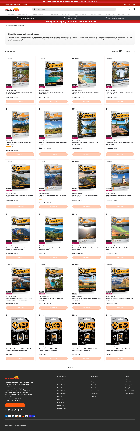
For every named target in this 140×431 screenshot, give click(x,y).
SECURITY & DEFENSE (80, 14)
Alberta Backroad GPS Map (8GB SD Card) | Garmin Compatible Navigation (84, 349)
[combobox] (74, 9)
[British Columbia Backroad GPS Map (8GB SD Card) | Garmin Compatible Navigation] (20, 330)
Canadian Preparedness (21, 425)
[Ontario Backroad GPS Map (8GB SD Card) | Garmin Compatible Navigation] (53, 330)
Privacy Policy (128, 388)
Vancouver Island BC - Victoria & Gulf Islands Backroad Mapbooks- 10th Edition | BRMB (19, 299)
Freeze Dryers (61, 388)
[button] (134, 9)
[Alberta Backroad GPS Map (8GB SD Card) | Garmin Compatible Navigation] (86, 330)
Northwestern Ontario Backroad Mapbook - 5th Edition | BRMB (119, 93)
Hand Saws (60, 396)
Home (6, 25)
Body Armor (60, 402)
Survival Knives (61, 393)
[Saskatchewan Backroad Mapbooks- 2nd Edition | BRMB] (120, 177)
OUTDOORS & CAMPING (37, 14)
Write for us (94, 393)
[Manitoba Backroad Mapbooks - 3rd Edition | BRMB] (120, 229)
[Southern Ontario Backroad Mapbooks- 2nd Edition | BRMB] (53, 74)
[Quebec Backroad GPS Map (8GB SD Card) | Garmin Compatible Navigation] (120, 330)
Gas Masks (60, 382)
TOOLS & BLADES (53, 14)
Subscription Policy (130, 391)
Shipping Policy (129, 385)
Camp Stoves (61, 391)
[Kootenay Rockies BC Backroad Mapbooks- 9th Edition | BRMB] (120, 280)
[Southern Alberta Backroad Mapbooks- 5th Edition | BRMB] (20, 124)
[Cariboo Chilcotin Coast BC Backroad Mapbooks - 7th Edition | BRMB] (86, 280)
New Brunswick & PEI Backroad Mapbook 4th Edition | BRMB (85, 196)
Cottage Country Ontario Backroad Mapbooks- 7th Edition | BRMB (19, 93)
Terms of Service (129, 393)
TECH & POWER (65, 14)
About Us (93, 385)
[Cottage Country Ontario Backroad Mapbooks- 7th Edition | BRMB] (20, 74)
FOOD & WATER (22, 14)
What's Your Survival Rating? (15, 405)
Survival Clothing (62, 408)
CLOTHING (121, 14)
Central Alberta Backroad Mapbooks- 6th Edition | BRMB (86, 93)
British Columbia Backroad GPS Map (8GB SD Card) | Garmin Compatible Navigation (18, 349)
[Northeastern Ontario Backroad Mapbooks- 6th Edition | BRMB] (120, 124)
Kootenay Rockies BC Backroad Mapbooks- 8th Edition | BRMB (85, 248)
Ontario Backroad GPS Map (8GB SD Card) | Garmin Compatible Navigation (51, 349)
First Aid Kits (60, 405)
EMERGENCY (11, 14)
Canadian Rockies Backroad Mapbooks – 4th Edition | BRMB (85, 143)
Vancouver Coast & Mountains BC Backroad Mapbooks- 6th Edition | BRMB (18, 248)
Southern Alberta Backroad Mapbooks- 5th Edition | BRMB (18, 143)
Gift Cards (127, 4)
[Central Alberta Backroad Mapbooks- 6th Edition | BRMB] (86, 74)
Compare (115, 51)
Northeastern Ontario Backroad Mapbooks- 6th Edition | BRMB (119, 143)
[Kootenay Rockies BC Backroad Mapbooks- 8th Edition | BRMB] (86, 229)
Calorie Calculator (96, 388)
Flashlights (60, 399)
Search (127, 379)
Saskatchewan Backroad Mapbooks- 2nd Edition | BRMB (120, 196)
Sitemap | (11, 425)
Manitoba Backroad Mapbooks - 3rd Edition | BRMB (118, 248)
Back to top (70, 367)
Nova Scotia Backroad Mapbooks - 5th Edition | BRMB (19, 196)
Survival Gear (61, 379)
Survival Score (95, 391)
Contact (93, 396)
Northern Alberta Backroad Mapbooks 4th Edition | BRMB (53, 143)
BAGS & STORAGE (109, 14)
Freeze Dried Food (62, 385)
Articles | (7, 425)
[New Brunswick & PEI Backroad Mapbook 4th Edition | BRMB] (86, 177)
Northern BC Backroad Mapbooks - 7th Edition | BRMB (52, 196)
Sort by (7, 51)
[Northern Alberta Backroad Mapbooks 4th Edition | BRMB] (53, 124)
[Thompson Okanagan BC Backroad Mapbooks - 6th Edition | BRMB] (53, 229)
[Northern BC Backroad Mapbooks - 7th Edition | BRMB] (53, 177)
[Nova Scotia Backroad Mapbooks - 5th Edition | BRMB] (20, 177)
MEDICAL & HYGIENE (95, 14)
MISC (129, 14)
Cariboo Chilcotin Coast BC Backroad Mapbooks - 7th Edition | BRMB (86, 299)
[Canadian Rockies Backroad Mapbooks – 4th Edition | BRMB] (86, 124)
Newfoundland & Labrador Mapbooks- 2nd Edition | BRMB (51, 299)
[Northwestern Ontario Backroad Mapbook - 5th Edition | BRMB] (120, 74)
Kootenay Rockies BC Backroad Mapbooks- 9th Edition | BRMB (119, 299)
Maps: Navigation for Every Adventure (16, 25)
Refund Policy (128, 382)
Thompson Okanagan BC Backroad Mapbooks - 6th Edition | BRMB (52, 248)
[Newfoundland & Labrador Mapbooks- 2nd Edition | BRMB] (53, 280)
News (133, 4)
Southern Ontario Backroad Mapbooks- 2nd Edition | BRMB (51, 93)
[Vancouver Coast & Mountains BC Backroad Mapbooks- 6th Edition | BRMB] (20, 229)
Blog (92, 382)
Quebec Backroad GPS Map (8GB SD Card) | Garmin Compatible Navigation (118, 349)
